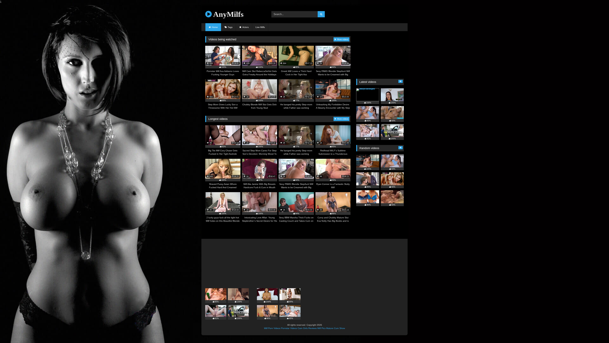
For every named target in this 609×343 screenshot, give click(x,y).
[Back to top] (599, 334)
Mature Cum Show (335, 328)
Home (215, 27)
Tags (230, 27)
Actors (245, 27)
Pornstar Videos (289, 328)
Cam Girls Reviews (307, 328)
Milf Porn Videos (272, 328)
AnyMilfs (228, 14)
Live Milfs (260, 27)
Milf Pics (321, 328)
